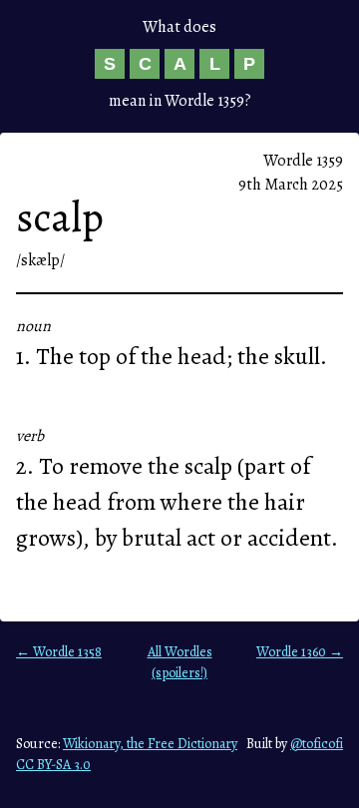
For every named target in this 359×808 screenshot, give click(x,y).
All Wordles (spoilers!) (180, 662)
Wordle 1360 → (299, 651)
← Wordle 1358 (59, 651)
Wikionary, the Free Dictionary (150, 743)
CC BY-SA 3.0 (53, 764)
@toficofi (316, 743)
